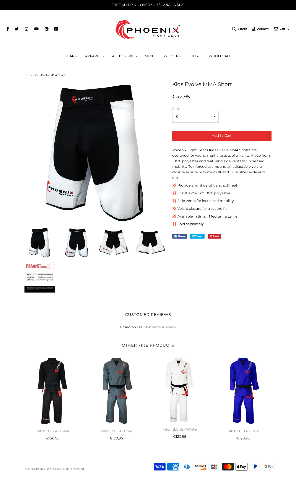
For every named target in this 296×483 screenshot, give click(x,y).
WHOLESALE (219, 56)
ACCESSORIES (124, 56)
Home (28, 75)
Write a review (163, 327)
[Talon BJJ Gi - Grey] (116, 390)
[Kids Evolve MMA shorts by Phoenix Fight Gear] (39, 242)
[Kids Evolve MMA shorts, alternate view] (76, 242)
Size (176, 109)
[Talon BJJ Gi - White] (179, 389)
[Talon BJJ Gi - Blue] (243, 390)
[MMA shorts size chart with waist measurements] (39, 277)
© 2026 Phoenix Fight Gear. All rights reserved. (54, 468)
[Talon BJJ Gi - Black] (52, 390)
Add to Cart (222, 135)
